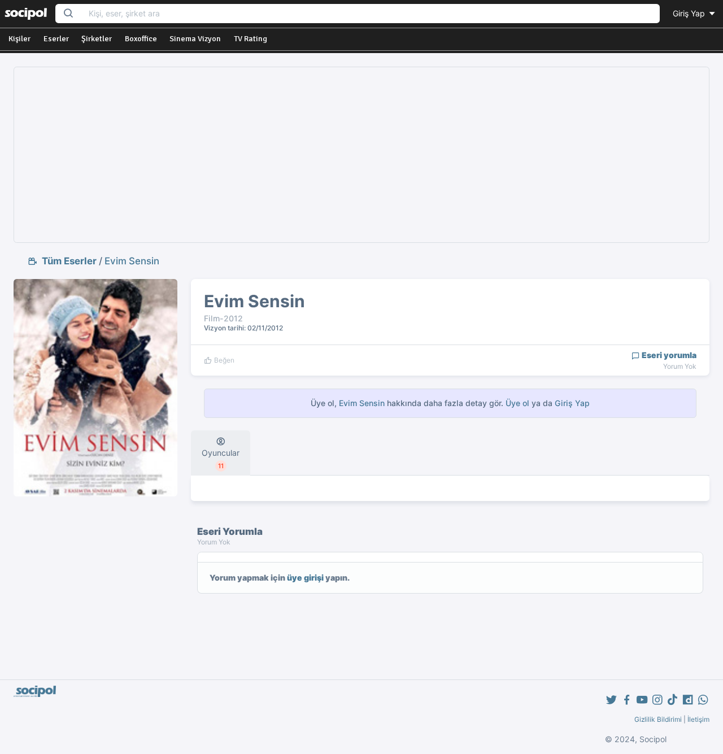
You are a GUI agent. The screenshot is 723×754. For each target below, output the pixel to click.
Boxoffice (141, 38)
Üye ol (517, 403)
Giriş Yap (690, 13)
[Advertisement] (361, 155)
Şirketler (96, 38)
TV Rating (250, 38)
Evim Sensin (131, 261)
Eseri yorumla (668, 355)
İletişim (698, 719)
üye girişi (305, 577)
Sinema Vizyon (195, 38)
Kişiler (19, 38)
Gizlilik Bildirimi (658, 719)
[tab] (220, 453)
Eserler (56, 38)
